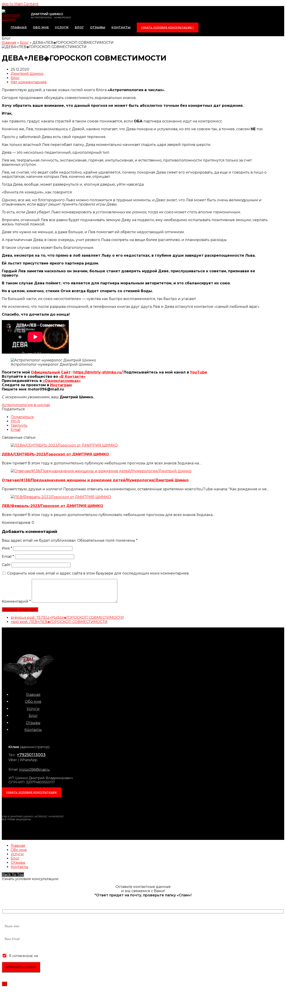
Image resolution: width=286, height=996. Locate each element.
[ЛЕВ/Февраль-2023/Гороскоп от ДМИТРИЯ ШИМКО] (61, 497)
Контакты (33, 730)
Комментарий (16, 601)
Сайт (6, 565)
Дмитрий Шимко (27, 73)
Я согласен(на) (21, 956)
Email (8, 556)
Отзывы (33, 723)
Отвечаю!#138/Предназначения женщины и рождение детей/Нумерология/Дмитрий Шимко (95, 480)
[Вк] (25, 804)
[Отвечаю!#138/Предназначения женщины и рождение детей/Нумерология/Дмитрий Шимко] (101, 471)
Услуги (33, 709)
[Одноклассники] (44, 804)
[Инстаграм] (15, 804)
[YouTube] (54, 804)
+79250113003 (31, 754)
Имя (7, 548)
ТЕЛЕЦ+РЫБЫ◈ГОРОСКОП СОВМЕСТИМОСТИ (67, 617)
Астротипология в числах (26, 405)
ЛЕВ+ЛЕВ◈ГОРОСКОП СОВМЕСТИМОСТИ (59, 622)
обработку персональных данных (66, 956)
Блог (15, 78)
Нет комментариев (28, 82)
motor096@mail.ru (34, 769)
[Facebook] (35, 804)
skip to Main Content (20, 4)
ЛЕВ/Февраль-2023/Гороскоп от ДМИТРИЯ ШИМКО (52, 506)
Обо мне (33, 701)
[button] (22, 417)
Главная (33, 694)
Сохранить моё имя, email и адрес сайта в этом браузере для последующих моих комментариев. (98, 573)
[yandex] (64, 804)
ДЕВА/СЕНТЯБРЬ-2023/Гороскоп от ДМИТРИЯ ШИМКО (55, 454)
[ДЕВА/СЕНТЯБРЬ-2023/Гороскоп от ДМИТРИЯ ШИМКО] (64, 445)
